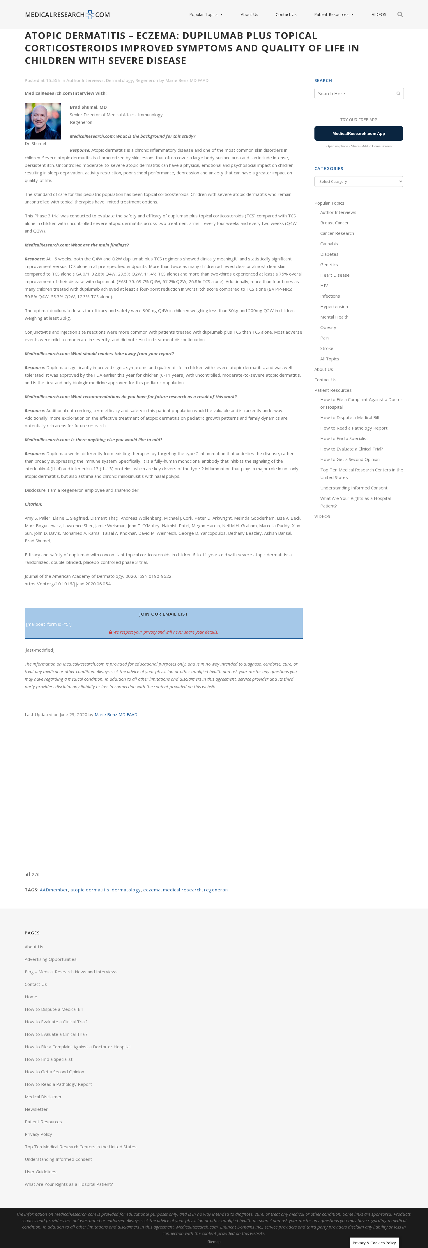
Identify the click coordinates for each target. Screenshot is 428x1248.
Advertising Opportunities (51, 959)
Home (31, 997)
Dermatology (119, 80)
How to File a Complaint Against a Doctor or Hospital (77, 1046)
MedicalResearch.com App (359, 133)
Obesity (328, 327)
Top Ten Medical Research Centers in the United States (81, 1146)
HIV (324, 285)
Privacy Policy (38, 1134)
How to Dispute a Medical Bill (349, 417)
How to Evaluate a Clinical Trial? (351, 449)
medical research (182, 890)
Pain (324, 338)
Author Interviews (85, 80)
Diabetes (329, 254)
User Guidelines (40, 1171)
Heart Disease (335, 275)
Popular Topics (203, 14)
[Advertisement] (164, 794)
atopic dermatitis (89, 890)
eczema (152, 890)
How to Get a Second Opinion (350, 459)
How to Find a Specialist (344, 438)
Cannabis (329, 243)
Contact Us (286, 14)
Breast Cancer (334, 223)
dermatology (126, 890)
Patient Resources (331, 14)
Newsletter (36, 1109)
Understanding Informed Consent (354, 488)
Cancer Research (337, 233)
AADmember (54, 890)
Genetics (329, 264)
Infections (330, 296)
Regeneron (146, 80)
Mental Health (334, 317)
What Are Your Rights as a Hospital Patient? (69, 1184)
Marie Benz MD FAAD (186, 80)
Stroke (326, 348)
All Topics (329, 359)
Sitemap (214, 1241)
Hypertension (334, 306)
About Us (249, 14)
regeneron (216, 890)
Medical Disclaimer (43, 1096)
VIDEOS (379, 14)
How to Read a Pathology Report (354, 428)
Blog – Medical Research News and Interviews (71, 972)
